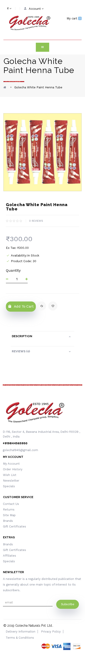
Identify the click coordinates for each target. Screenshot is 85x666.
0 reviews (36, 220)
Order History (12, 469)
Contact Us (11, 504)
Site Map (9, 515)
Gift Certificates (14, 526)
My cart (74, 18)
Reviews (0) (21, 351)
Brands (8, 520)
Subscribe (67, 604)
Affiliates (9, 555)
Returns (9, 509)
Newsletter (11, 480)
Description (22, 336)
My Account (11, 463)
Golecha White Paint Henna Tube (38, 87)
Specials (9, 486)
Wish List (9, 475)
